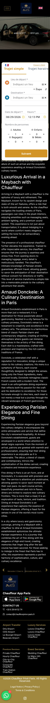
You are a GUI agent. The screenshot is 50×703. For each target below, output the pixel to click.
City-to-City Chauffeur (8, 660)
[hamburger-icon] (7, 8)
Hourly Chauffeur (11, 656)
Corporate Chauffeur (8, 665)
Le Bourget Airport (12, 635)
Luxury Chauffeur (36, 628)
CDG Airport (9, 631)
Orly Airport (8, 628)
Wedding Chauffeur (37, 653)
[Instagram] (25, 698)
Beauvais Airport (11, 638)
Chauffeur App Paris (16, 593)
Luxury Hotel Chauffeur (34, 636)
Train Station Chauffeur (9, 671)
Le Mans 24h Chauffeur (34, 657)
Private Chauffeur (11, 653)
